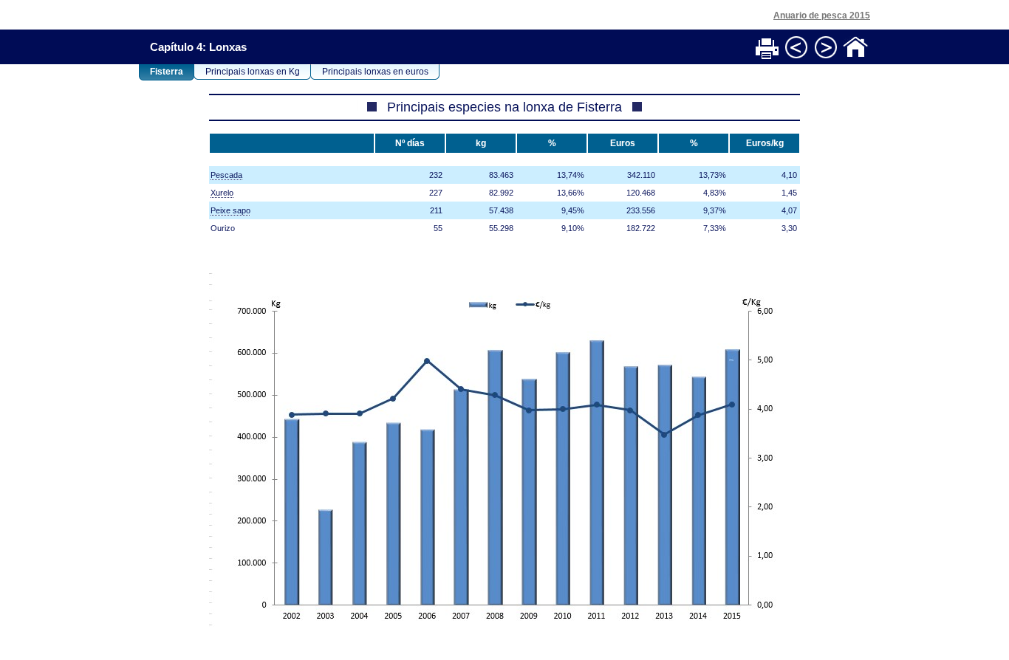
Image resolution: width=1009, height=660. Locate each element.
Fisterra (166, 71)
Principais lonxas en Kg (252, 71)
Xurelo (222, 192)
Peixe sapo (230, 210)
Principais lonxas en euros (375, 71)
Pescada (226, 175)
